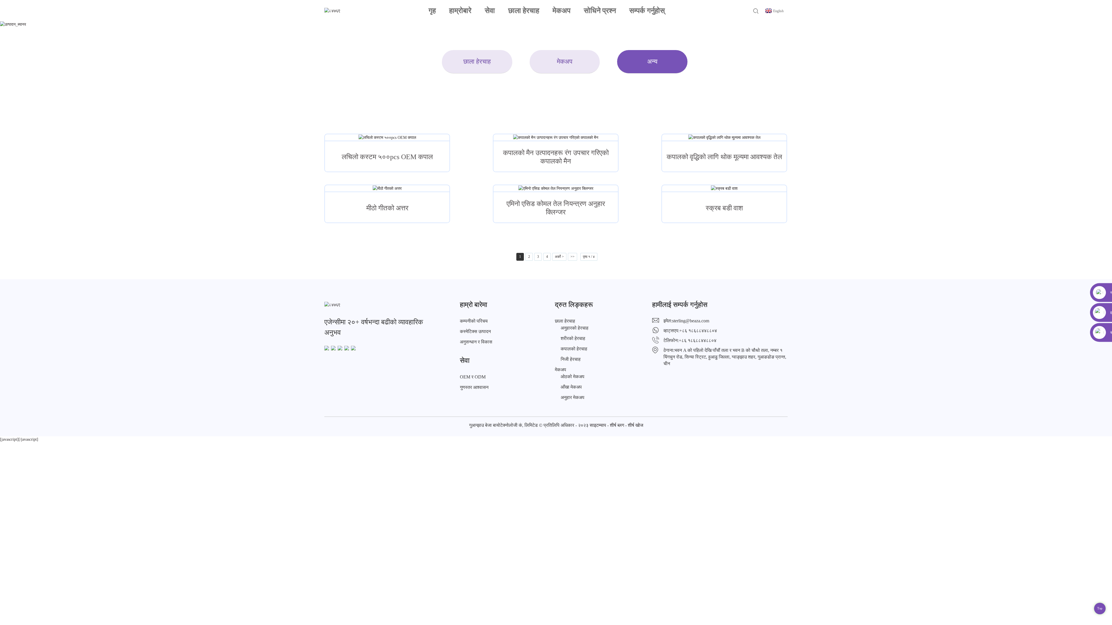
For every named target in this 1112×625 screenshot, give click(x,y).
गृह (432, 10)
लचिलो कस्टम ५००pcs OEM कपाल (387, 157)
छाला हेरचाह (523, 10)
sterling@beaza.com (690, 320)
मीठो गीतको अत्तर (387, 208)
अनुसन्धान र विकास (476, 341)
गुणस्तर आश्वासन (474, 387)
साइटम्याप (598, 425)
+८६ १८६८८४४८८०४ (698, 330)
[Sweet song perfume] (387, 188)
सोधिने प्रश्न (600, 10)
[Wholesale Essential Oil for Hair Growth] (724, 137)
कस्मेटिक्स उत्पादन (475, 331)
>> (572, 257)
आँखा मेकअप (571, 387)
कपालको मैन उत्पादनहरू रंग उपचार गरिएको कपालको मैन (556, 157)
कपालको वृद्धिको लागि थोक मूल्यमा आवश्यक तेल (724, 157)
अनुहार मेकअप (572, 397)
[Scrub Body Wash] (724, 188)
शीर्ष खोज (635, 425)
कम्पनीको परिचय (474, 321)
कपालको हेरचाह (574, 348)
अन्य (652, 61)
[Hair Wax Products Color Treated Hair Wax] (555, 137)
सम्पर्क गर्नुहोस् (647, 10)
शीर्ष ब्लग (617, 425)
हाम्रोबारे (460, 10)
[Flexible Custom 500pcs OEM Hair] (387, 137)
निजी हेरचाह (571, 359)
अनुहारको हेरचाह (574, 328)
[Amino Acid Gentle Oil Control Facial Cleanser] (555, 188)
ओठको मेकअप (572, 376)
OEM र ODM (473, 376)
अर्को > (559, 257)
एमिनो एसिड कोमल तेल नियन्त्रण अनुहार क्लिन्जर (555, 208)
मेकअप (561, 10)
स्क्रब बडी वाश (724, 208)
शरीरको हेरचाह (573, 338)
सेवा (490, 10)
